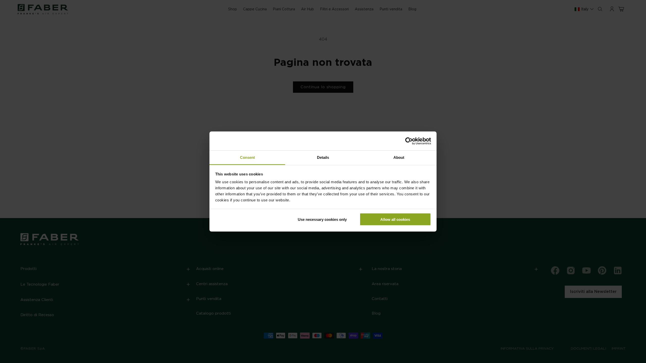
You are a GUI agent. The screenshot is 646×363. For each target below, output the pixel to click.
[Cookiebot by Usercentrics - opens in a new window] (409, 141)
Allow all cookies (395, 219)
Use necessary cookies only (322, 219)
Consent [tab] (247, 157)
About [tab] (398, 157)
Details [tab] (323, 157)
